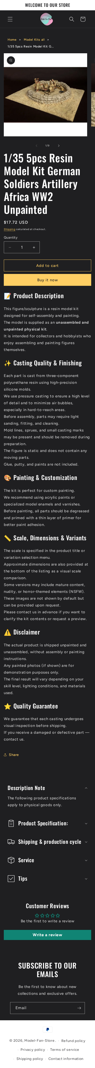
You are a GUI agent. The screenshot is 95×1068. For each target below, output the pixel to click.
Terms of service (64, 1050)
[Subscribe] (79, 1008)
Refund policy (73, 1041)
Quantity (10, 237)
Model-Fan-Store (39, 1040)
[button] (10, 19)
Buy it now (47, 280)
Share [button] (14, 755)
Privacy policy (33, 1050)
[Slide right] (58, 145)
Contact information (66, 1059)
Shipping (9, 229)
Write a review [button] (47, 934)
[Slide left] (36, 145)
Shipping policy (30, 1059)
